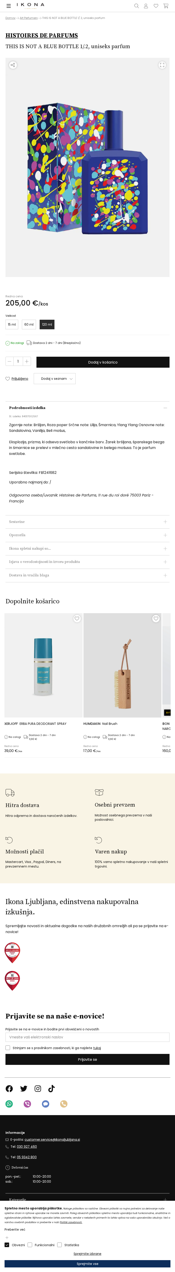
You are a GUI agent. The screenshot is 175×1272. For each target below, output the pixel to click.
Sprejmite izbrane (87, 1253)
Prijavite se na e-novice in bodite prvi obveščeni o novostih (52, 1029)
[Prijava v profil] (145, 6)
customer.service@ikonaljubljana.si (52, 1139)
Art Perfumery (29, 18)
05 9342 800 (27, 1157)
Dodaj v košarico (103, 362)
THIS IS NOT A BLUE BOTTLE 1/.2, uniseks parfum (73, 18)
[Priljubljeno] (77, 618)
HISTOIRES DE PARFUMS (41, 36)
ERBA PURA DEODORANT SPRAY (35, 723)
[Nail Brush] (122, 665)
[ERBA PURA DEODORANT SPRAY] (43, 665)
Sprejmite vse (87, 1263)
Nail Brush (100, 723)
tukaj (97, 1048)
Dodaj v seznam (54, 378)
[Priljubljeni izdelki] (156, 6)
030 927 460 (27, 1146)
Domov (10, 18)
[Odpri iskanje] (136, 6)
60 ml (28, 324)
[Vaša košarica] (166, 6)
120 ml (47, 324)
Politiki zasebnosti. (71, 1222)
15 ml (12, 324)
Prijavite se (87, 1059)
